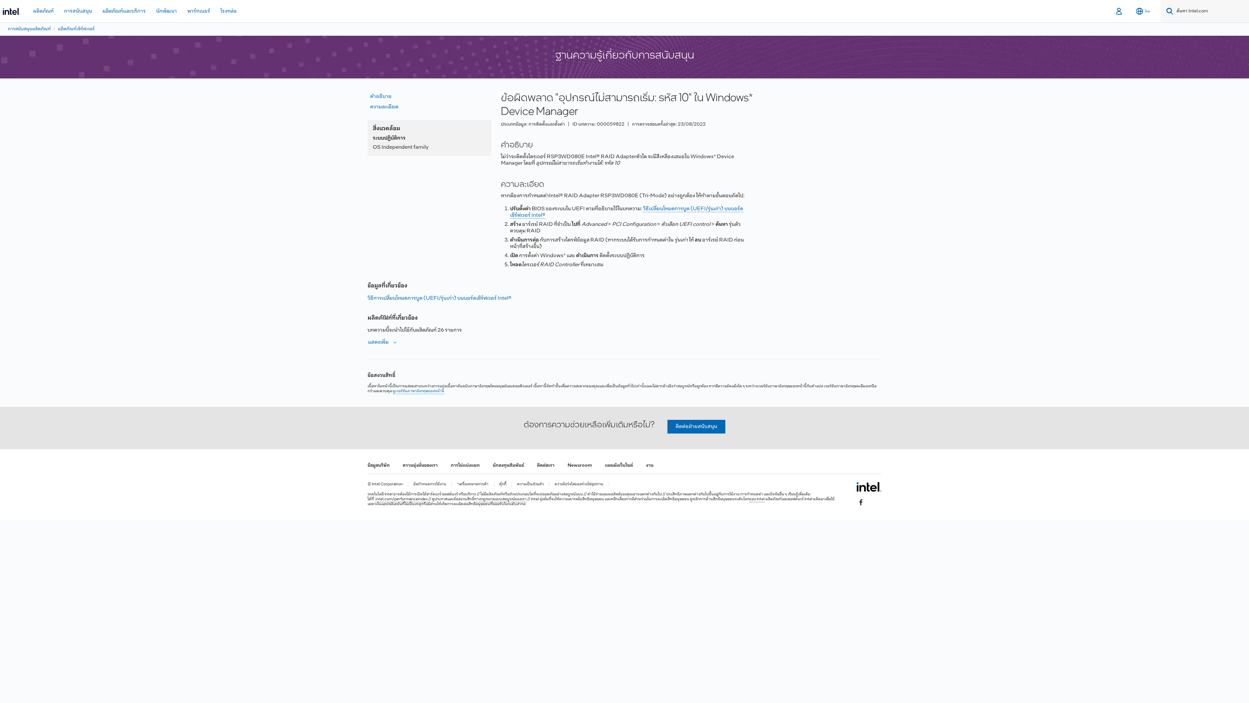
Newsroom (580, 466)
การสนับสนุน (78, 11)
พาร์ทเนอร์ (198, 11)
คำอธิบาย (381, 96)
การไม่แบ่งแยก (465, 466)
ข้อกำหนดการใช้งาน (429, 484)
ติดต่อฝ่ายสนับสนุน (696, 426)
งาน (649, 466)
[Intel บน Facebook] (861, 502)
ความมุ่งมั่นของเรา (420, 466)
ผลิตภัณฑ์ (43, 11)
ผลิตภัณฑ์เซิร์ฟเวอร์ (76, 29)
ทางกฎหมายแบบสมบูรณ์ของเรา (500, 499)
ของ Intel (757, 499)
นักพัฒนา (166, 11)
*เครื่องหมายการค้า (473, 484)
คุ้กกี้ (502, 484)
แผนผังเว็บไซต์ (619, 466)
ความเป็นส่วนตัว (530, 484)
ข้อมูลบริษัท (379, 466)
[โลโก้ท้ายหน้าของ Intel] (868, 487)
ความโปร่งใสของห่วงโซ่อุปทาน (579, 484)
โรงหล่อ (229, 11)
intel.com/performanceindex (401, 499)
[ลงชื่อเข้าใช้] (1119, 11)
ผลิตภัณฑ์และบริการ (124, 11)
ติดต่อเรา (546, 466)
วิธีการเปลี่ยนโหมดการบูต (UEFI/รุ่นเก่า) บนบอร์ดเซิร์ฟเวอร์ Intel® (440, 298)
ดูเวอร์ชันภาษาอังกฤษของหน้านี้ (418, 391)
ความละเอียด (384, 107)
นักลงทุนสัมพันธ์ (508, 466)
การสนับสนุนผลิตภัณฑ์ (29, 29)
